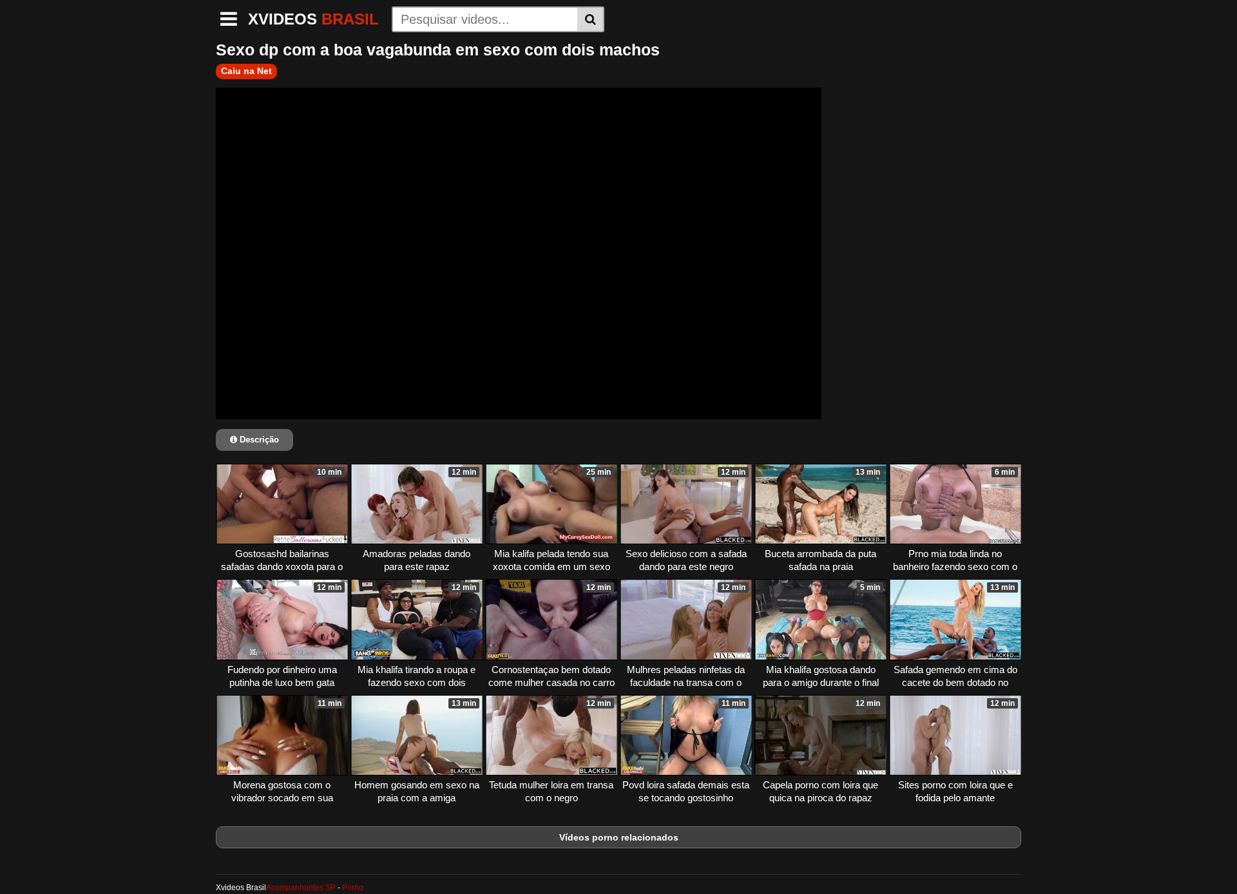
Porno (352, 887)
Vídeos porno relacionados (618, 837)
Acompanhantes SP (301, 887)
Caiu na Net (246, 71)
